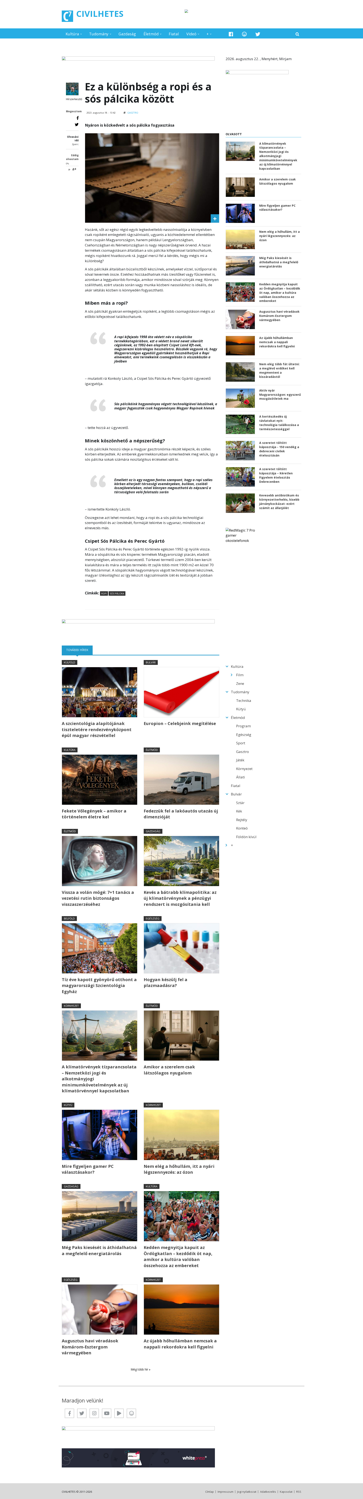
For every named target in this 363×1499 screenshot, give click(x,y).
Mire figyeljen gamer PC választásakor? (88, 1169)
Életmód (151, 33)
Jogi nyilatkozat (246, 1491)
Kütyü (68, 1105)
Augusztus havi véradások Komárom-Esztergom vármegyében (90, 1347)
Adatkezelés (268, 1491)
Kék (239, 811)
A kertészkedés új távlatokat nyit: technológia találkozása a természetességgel (279, 422)
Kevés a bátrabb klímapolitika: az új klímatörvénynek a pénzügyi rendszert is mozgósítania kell (180, 898)
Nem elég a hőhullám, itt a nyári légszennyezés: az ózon (179, 1169)
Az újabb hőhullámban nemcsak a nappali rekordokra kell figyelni (180, 1343)
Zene (240, 683)
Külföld (69, 662)
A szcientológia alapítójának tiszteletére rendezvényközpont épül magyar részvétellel (97, 729)
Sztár (240, 802)
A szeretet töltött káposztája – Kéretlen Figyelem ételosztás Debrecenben (276, 475)
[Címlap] (67, 16)
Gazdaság (127, 33)
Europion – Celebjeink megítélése (180, 723)
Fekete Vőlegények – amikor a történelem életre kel (94, 814)
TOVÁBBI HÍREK (79, 650)
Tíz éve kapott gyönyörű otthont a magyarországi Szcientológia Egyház (99, 985)
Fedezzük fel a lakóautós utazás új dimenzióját (181, 814)
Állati (240, 777)
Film (239, 674)
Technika (243, 700)
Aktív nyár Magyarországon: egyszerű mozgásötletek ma (280, 394)
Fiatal (174, 33)
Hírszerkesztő (74, 99)
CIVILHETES (100, 13)
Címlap (209, 1491)
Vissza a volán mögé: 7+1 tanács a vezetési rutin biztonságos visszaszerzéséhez (98, 898)
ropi (104, 593)
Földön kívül (246, 836)
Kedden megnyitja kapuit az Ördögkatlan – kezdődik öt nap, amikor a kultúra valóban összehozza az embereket (178, 1256)
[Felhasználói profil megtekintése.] (72, 89)
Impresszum (225, 1491)
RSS (298, 1491)
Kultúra (72, 33)
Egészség (152, 918)
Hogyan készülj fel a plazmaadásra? (165, 982)
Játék (240, 760)
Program (243, 726)
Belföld (69, 918)
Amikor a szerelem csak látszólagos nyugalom (169, 1070)
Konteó (242, 828)
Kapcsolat (286, 1491)
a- (69, 169)
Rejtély (241, 819)
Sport (240, 743)
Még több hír (140, 1369)
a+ (74, 168)
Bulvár (151, 662)
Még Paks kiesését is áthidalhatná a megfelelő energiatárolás (99, 1250)
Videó (191, 33)
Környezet (71, 1006)
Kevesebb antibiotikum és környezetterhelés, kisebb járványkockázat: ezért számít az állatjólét (279, 501)
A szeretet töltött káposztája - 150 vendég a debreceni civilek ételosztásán (279, 449)
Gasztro (132, 112)
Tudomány (98, 33)
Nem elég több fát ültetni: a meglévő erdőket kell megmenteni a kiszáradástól (279, 370)
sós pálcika (117, 593)
